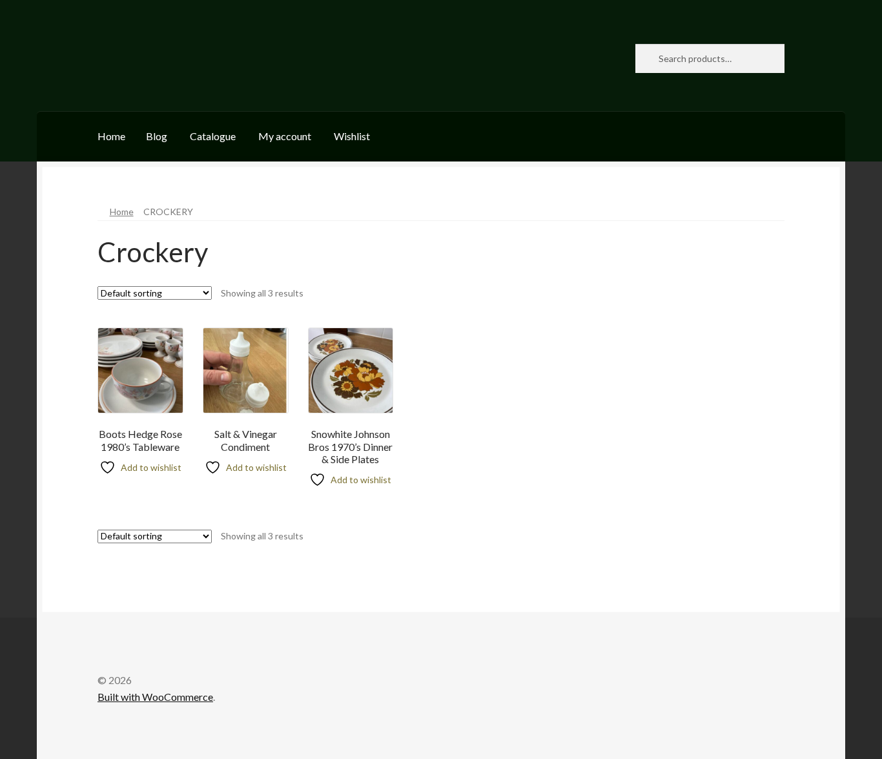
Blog (156, 136)
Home (111, 136)
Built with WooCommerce (155, 697)
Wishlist (352, 136)
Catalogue (213, 136)
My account (284, 136)
